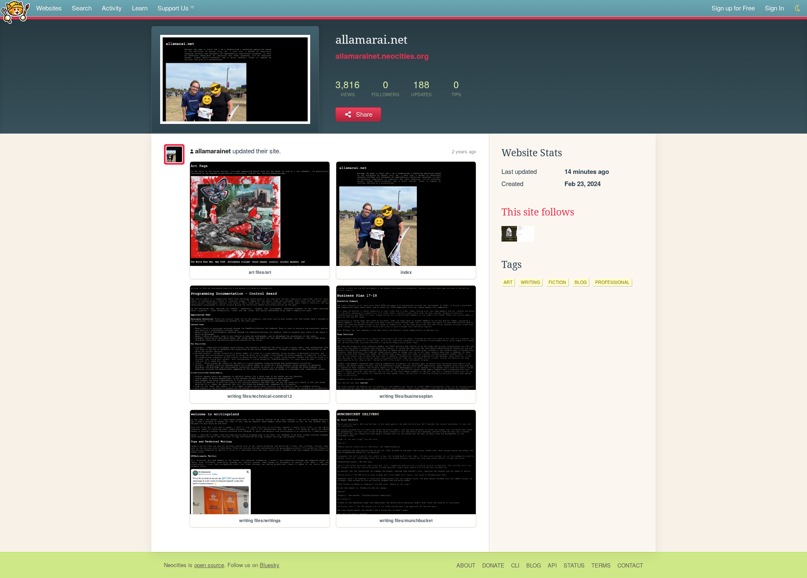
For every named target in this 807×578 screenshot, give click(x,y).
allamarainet (213, 150)
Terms (601, 565)
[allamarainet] (174, 154)
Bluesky (270, 565)
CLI (515, 565)
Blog (533, 565)
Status (574, 565)
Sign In (774, 7)
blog (581, 282)
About (465, 565)
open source (209, 565)
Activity (112, 7)
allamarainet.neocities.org (382, 55)
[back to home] (15, 11)
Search (82, 7)
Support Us (173, 7)
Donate (493, 565)
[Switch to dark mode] (798, 8)
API (552, 565)
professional (612, 282)
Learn (140, 7)
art (508, 282)
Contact (630, 565)
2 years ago (464, 151)
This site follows (537, 212)
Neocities (175, 565)
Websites (49, 7)
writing (530, 282)
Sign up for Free (733, 7)
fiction (557, 282)
